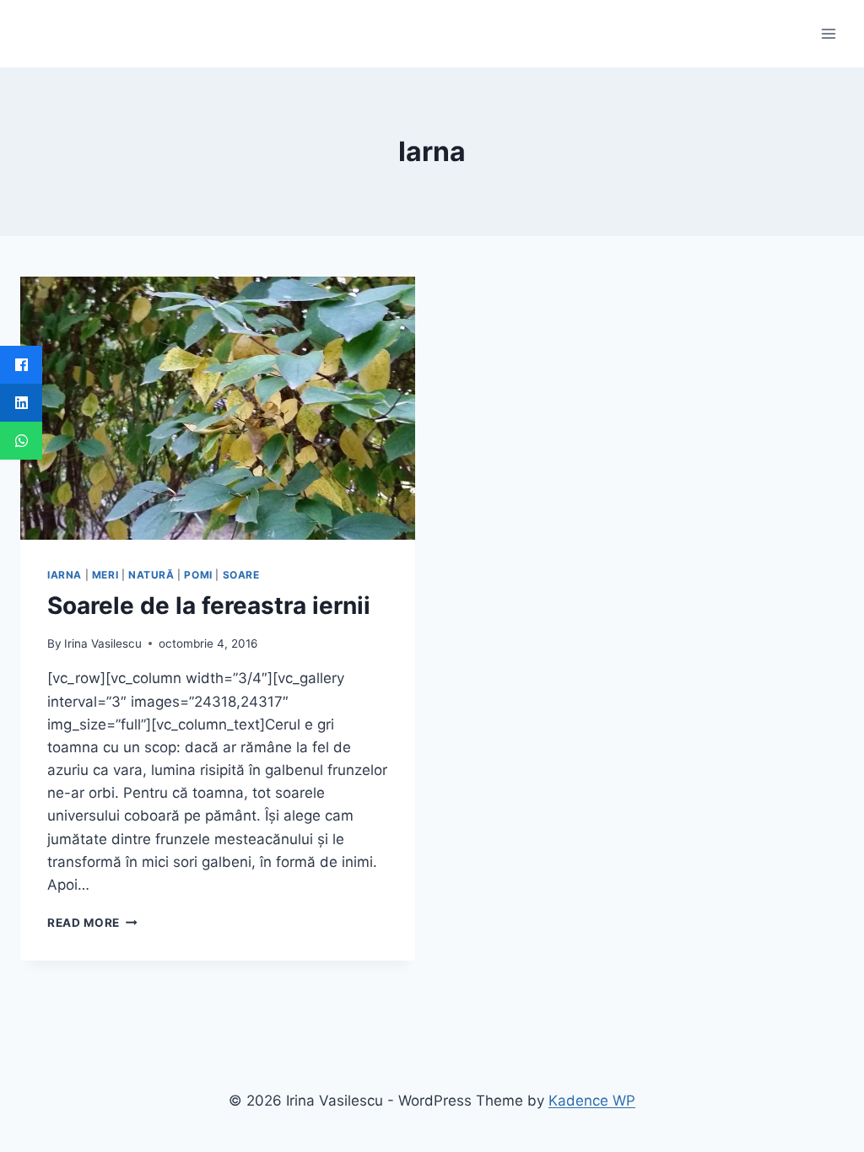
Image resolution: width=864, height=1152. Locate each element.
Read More (92, 922)
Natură (151, 574)
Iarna (64, 574)
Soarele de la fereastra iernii (208, 605)
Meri (105, 574)
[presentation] (217, 408)
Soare (241, 574)
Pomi (198, 574)
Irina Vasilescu (103, 643)
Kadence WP (591, 1100)
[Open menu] (828, 33)
